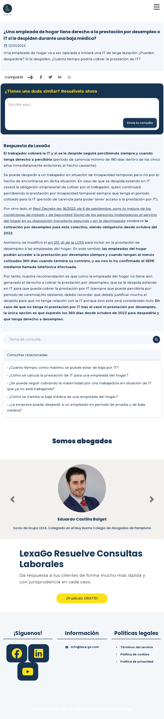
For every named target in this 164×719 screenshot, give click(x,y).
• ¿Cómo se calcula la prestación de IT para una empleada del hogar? (67, 375)
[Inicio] (7, 9)
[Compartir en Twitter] (50, 77)
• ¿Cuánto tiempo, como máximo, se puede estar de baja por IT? (63, 368)
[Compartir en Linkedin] (60, 77)
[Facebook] (17, 653)
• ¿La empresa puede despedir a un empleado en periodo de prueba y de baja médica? (76, 407)
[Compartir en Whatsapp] (69, 77)
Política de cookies (134, 654)
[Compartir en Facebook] (41, 77)
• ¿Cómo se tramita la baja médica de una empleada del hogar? (62, 397)
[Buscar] (156, 339)
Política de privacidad (136, 661)
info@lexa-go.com (85, 647)
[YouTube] (27, 671)
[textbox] (82, 114)
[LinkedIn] (38, 653)
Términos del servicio (136, 647)
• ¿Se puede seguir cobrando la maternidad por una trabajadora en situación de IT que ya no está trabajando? (79, 386)
